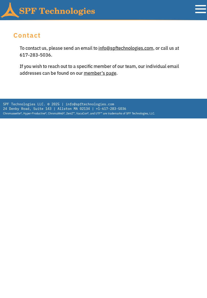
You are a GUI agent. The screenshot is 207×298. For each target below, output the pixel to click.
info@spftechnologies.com (125, 48)
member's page (100, 73)
